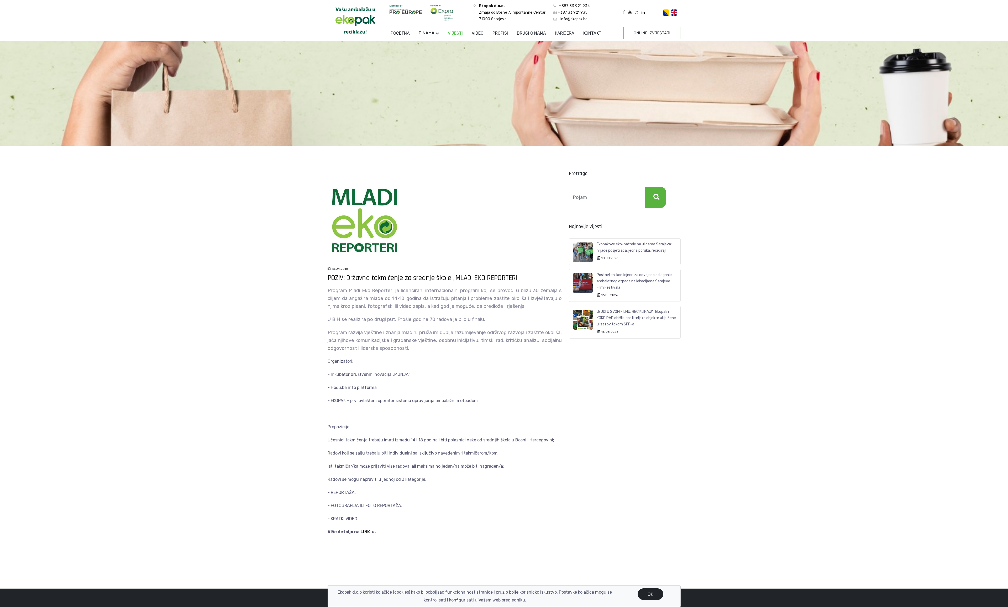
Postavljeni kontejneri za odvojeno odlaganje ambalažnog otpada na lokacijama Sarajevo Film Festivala (634, 281)
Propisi (500, 33)
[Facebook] (624, 12)
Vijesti (455, 33)
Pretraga (655, 197)
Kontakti (592, 33)
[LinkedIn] (642, 12)
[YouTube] (630, 12)
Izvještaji (652, 33)
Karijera (564, 33)
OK (650, 594)
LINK (365, 531)
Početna (400, 33)
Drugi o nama (531, 33)
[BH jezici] (666, 12)
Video (478, 33)
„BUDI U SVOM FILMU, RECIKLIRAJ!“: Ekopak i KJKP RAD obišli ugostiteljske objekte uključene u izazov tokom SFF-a (636, 317)
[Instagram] (636, 12)
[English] (674, 12)
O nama (426, 32)
